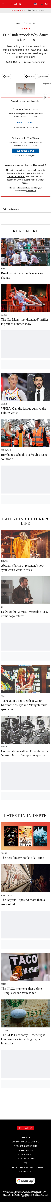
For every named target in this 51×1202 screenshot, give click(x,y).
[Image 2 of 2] (45, 97)
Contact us (31, 191)
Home (17, 23)
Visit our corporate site (35, 1193)
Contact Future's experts (25, 1142)
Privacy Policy (25, 1150)
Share (8, 76)
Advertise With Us (25, 1159)
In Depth (25, 29)
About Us (25, 1137)
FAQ (25, 1163)
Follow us (31, 76)
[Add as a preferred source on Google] (25, 1181)
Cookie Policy (25, 1154)
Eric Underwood (16, 62)
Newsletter (44, 76)
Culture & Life (29, 23)
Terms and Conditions (25, 1146)
